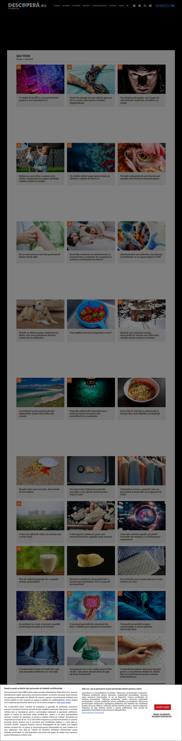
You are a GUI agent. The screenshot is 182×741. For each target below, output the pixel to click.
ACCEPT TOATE (162, 707)
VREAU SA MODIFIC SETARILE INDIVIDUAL (162, 715)
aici (64, 722)
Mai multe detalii (64, 702)
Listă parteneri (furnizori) (93, 713)
